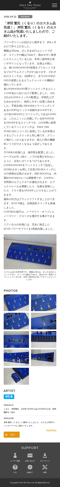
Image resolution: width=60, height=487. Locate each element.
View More (51, 430)
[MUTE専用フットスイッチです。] (16, 376)
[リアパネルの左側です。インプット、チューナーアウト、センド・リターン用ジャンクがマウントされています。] (43, 339)
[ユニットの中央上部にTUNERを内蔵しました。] (43, 321)
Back (13, 434)
